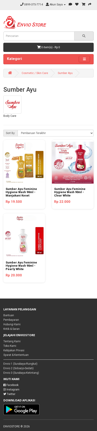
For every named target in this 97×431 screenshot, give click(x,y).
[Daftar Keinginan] (77, 4)
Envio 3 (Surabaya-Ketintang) (21, 372)
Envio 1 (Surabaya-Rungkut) (20, 363)
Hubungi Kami (12, 324)
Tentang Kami (12, 341)
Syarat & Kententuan (16, 355)
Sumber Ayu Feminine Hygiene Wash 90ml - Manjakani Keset (21, 192)
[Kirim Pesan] (70, 4)
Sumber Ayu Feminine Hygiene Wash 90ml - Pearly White (21, 266)
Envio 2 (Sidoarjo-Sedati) (18, 368)
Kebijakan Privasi (13, 350)
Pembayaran (11, 319)
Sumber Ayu (65, 73)
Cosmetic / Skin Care (35, 73)
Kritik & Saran (11, 328)
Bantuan (8, 315)
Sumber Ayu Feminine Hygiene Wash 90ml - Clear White (69, 192)
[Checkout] (89, 4)
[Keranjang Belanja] (83, 4)
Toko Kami (9, 345)
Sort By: (10, 133)
